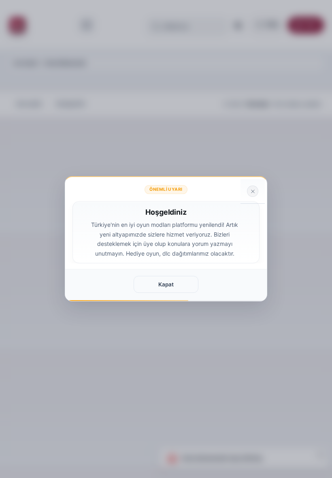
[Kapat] (252, 191)
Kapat (166, 284)
